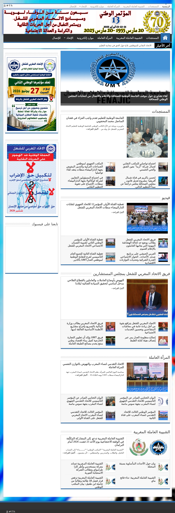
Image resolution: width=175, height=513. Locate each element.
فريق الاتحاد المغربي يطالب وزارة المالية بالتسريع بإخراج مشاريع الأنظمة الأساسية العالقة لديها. (85, 326)
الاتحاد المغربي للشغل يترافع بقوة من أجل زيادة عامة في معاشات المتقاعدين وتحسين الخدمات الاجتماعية (138, 328)
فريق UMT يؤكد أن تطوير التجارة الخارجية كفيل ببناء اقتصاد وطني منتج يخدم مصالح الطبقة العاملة (85, 340)
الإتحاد (84, 6)
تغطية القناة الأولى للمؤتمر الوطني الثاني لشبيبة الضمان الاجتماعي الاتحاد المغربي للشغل (85, 242)
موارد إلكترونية (97, 6)
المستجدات (153, 6)
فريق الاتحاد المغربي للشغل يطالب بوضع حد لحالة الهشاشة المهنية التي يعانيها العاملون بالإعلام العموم (139, 244)
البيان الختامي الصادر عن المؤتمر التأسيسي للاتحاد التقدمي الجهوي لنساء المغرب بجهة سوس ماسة (137, 400)
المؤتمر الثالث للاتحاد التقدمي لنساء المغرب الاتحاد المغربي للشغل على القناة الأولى (87, 414)
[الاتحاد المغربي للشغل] (87, 21)
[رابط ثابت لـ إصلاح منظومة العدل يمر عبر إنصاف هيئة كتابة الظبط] (163, 341)
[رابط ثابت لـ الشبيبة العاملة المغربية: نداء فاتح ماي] (163, 481)
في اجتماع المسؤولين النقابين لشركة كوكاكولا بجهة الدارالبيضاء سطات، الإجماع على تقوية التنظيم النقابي (85, 182)
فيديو (166, 198)
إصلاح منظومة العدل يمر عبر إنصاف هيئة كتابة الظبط (140, 339)
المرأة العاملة (113, 6)
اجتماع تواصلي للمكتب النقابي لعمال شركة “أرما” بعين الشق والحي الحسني (139, 166)
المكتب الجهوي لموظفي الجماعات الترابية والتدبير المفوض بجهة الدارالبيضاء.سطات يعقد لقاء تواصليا (84, 168)
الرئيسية (166, 6)
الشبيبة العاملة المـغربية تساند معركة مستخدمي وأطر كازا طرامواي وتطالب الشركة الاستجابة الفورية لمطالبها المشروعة (93, 469)
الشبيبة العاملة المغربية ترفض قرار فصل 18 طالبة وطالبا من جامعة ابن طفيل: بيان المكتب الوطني (87, 482)
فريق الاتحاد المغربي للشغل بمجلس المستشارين (131, 274)
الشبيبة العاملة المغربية (134, 6)
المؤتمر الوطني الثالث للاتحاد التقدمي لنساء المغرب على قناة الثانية (138, 414)
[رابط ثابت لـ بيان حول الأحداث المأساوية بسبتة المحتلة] (163, 467)
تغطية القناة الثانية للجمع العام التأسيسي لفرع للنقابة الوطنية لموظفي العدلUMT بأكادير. (86, 256)
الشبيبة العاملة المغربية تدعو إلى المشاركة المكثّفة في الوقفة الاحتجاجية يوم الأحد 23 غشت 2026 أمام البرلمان (100, 45)
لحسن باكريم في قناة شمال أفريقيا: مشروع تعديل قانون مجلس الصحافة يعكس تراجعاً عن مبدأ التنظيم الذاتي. (138, 182)
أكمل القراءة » (92, 129)
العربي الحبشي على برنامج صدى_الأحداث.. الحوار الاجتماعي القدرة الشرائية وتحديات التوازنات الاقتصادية (137, 258)
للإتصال (73, 6)
